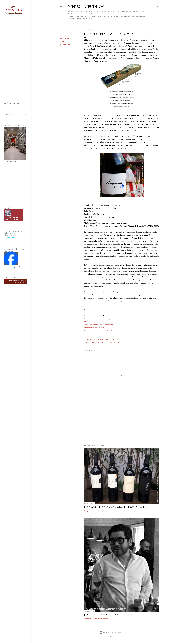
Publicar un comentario (100, 618)
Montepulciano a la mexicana (96, 322)
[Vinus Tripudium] (11, 265)
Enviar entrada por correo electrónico (104, 339)
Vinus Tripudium (86, 6)
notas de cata (65, 39)
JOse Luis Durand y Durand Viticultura (112, 614)
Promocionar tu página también (12, 267)
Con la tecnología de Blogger (112, 632)
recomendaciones (67, 42)
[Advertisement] (121, 423)
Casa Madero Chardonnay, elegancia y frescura (104, 319)
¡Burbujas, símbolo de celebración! (98, 325)
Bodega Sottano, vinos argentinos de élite (115, 506)
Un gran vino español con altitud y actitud (102, 331)
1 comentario (97, 511)
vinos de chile (65, 44)
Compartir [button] (64, 30)
